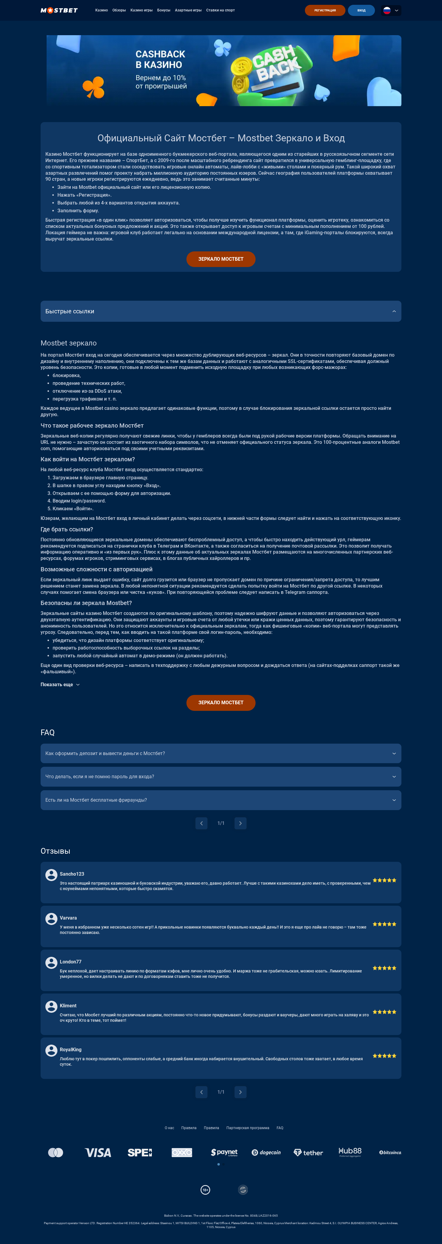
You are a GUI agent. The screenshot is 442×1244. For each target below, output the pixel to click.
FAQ (280, 1128)
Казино (101, 10)
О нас (169, 1128)
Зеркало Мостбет (221, 259)
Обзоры (119, 10)
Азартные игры (188, 10)
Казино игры (141, 10)
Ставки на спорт (220, 10)
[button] (218, 1164)
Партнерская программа (247, 1128)
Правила (189, 1128)
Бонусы (163, 10)
